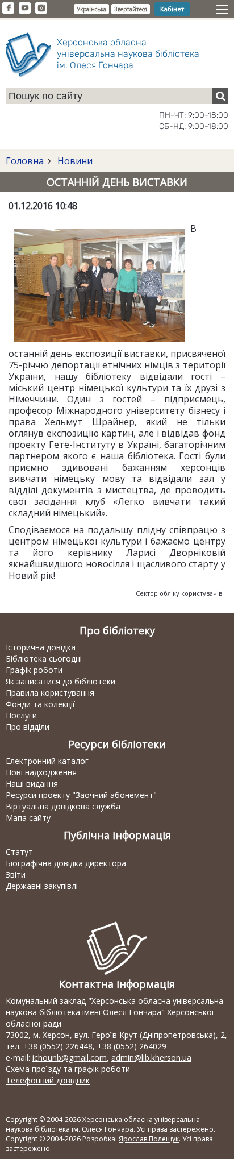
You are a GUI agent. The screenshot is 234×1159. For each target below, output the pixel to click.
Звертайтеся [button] (130, 9)
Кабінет (172, 9)
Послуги (21, 715)
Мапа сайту (28, 817)
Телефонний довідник (48, 1080)
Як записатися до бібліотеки (60, 681)
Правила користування (50, 692)
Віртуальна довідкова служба (63, 806)
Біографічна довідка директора (66, 863)
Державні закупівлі (42, 885)
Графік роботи (34, 669)
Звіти (16, 874)
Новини (74, 161)
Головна (25, 161)
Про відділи (27, 726)
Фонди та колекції (40, 704)
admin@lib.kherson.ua (151, 1057)
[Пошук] (220, 96)
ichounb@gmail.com (69, 1057)
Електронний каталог (47, 760)
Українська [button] (91, 9)
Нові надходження (41, 772)
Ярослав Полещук (149, 1139)
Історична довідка (41, 647)
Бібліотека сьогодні (44, 658)
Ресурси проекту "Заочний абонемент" (81, 795)
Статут (19, 851)
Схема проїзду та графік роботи (68, 1069)
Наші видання (32, 783)
